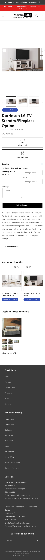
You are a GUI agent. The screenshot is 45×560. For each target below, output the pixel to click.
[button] (3, 15)
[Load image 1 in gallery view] (11, 101)
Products (8, 382)
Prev (16, 267)
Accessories (9, 451)
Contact (8, 404)
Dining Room (10, 424)
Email (26, 177)
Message (6, 186)
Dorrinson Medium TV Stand (32, 294)
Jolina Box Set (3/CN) (10, 353)
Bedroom (8, 430)
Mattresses (9, 435)
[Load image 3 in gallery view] (34, 101)
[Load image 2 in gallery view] (22, 101)
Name (26, 168)
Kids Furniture (10, 441)
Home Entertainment (12, 462)
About (7, 398)
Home (7, 377)
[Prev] (2, 102)
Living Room (9, 419)
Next (28, 267)
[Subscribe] (37, 540)
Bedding (8, 446)
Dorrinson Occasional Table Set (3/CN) (10, 294)
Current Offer (10, 387)
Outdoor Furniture (11, 468)
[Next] (42, 102)
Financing (8, 393)
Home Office (9, 457)
